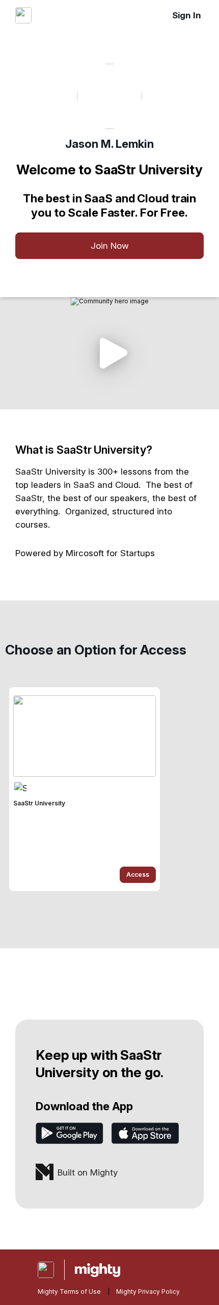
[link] (84, 789)
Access (137, 874)
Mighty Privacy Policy (148, 1291)
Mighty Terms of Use (69, 1291)
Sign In (186, 15)
